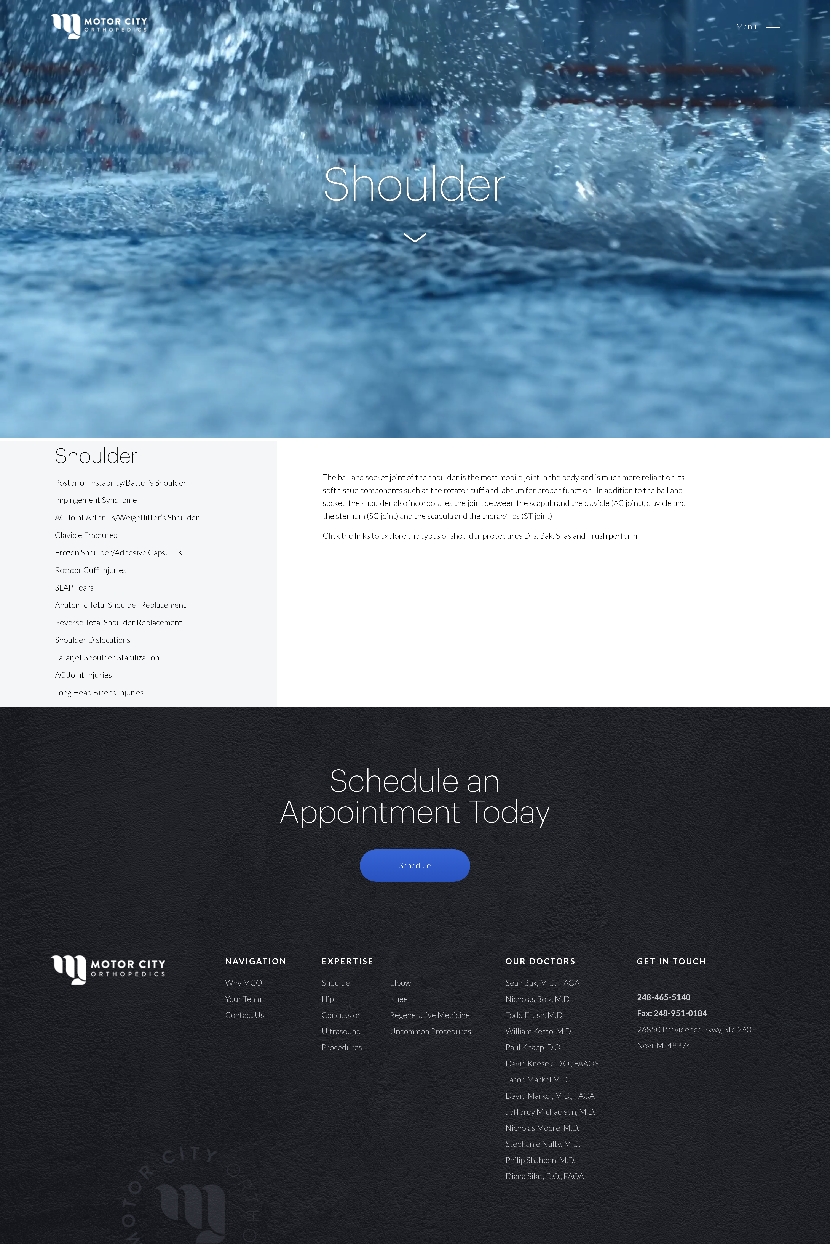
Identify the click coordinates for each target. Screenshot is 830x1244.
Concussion (342, 1015)
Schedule (415, 865)
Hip (328, 999)
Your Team (243, 999)
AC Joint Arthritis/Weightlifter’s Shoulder (127, 517)
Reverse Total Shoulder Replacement (118, 622)
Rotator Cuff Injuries (91, 570)
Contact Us (244, 1015)
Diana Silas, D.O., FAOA (545, 1176)
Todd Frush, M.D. (535, 1015)
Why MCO (243, 982)
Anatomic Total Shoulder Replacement (120, 605)
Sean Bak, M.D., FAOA (543, 982)
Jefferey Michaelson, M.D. (550, 1111)
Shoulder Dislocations (92, 640)
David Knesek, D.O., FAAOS (552, 1063)
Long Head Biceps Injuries (99, 692)
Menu (746, 26)
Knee (399, 999)
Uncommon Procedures (430, 1031)
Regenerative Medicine (430, 1015)
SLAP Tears (74, 587)
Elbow (400, 982)
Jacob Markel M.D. (537, 1079)
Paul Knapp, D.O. (534, 1047)
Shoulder (337, 982)
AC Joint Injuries (83, 675)
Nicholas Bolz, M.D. (538, 999)
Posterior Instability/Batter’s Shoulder (121, 482)
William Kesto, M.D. (539, 1031)
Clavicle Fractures (86, 535)
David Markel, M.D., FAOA (550, 1095)
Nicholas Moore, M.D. (542, 1128)
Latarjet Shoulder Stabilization (107, 657)
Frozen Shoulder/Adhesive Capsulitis (118, 552)
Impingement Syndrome (96, 500)
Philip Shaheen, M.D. (540, 1160)
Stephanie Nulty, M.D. (543, 1144)
